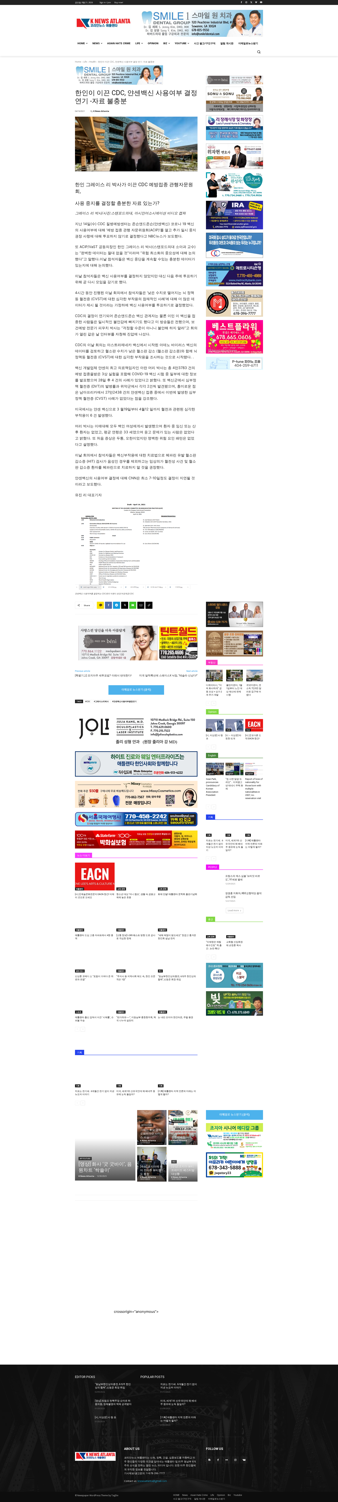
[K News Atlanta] (88, 111)
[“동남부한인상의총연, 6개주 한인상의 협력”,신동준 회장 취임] (178, 959)
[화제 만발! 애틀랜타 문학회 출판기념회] (178, 876)
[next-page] (83, 1029)
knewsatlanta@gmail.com (152, 1481)
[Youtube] (261, 3)
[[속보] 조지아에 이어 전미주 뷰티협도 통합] (152, 1164)
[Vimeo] (256, 3)
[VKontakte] (244, 1460)
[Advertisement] (136, 1232)
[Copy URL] (148, 605)
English (210, 773)
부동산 (209, 680)
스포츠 (78, 1012)
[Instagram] (246, 3)
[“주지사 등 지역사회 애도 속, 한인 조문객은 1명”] (136, 959)
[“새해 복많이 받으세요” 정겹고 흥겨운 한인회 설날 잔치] (178, 917)
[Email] (140, 605)
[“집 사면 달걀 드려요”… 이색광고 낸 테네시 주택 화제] (234, 769)
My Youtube (85, 1159)
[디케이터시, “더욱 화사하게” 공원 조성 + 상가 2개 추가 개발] (214, 675)
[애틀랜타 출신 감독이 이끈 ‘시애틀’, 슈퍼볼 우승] (95, 1000)
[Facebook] (241, 3)
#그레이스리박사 (101, 701)
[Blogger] (209, 1460)
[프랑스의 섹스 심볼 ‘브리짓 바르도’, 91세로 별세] (214, 880)
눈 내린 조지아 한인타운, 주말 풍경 (175, 1017)
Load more (233, 910)
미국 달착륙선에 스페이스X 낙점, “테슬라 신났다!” (168, 675)
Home (78, 61)
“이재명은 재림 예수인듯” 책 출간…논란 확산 (214, 945)
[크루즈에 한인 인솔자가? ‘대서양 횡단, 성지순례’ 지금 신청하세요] (183, 1127)
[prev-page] (77, 1029)
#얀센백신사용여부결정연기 (124, 701)
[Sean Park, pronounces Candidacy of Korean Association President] (215, 769)
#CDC (87, 701)
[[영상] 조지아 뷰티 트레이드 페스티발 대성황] (183, 1164)
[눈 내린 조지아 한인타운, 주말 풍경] (178, 1000)
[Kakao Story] (100, 605)
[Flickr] (226, 1460)
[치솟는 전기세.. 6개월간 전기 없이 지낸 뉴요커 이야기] (95, 1074)
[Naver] (132, 605)
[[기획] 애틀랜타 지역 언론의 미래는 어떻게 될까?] (178, 1074)
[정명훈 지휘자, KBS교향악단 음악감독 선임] (214, 898)
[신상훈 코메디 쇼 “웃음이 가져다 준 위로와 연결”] (95, 959)
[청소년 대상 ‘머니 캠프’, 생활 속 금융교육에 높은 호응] (136, 876)
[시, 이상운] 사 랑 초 (105, 1417)
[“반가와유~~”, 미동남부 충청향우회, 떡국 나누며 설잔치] (136, 1000)
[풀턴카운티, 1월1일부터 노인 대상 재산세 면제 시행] (234, 675)
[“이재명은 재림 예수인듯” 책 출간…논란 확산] (214, 932)
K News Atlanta (101, 111)
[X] (251, 3)
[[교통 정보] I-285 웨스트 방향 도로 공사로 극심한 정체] (136, 917)
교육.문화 (121, 889)
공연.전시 (80, 971)
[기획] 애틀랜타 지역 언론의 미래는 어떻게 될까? (253, 843)
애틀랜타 (79, 889)
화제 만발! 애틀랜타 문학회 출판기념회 (177, 894)
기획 (78, 1086)
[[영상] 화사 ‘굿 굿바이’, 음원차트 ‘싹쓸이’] (105, 1145)
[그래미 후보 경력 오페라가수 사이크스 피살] (152, 1127)
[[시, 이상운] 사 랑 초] (215, 725)
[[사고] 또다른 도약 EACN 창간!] (254, 725)
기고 (209, 730)
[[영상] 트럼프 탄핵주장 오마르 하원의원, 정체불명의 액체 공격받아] (83, 1405)
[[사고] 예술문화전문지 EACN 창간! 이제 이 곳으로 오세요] (95, 876)
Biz (160, 971)
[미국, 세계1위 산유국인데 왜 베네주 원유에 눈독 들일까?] (136, 1074)
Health (92, 61)
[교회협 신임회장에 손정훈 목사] (234, 932)
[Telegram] (116, 605)
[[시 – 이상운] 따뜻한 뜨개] (234, 725)
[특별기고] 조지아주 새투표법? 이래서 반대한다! (103, 675)
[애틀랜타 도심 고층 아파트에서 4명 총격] (95, 917)
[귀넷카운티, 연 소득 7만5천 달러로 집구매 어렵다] (254, 675)
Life (85, 61)
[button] (259, 52)
